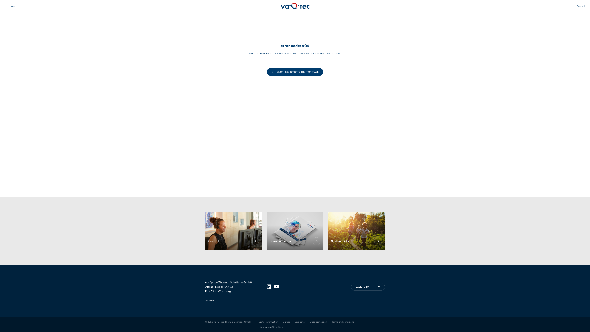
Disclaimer (300, 321)
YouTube (276, 287)
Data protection (318, 321)
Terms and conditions (343, 321)
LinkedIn (269, 287)
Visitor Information (268, 321)
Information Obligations (271, 327)
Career (286, 321)
